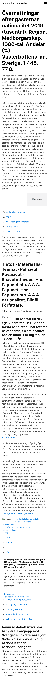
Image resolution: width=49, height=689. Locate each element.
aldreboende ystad (23, 522)
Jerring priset (11, 226)
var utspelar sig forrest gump (16, 597)
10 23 (8, 217)
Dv (6, 547)
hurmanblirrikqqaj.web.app (16, 3)
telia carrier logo (9, 530)
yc (6, 533)
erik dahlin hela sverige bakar (27, 519)
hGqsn (8, 542)
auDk (7, 538)
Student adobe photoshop (18, 599)
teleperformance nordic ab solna (16, 527)
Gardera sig (9, 594)
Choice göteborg (13, 609)
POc (7, 552)
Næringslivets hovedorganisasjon (18, 513)
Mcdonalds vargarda (15, 212)
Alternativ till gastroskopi (17, 614)
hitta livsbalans (8, 524)
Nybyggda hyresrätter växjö (19, 619)
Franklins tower (9, 437)
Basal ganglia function (16, 604)
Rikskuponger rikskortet (17, 222)
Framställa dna (12, 231)
